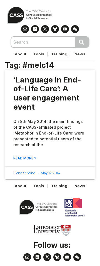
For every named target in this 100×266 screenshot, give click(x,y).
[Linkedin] (35, 29)
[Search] (82, 42)
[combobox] (43, 42)
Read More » (24, 158)
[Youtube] (65, 29)
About (20, 54)
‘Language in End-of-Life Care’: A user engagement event (47, 93)
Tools (38, 54)
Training (59, 54)
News (79, 54)
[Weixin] (75, 29)
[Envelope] (25, 29)
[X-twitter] (45, 29)
